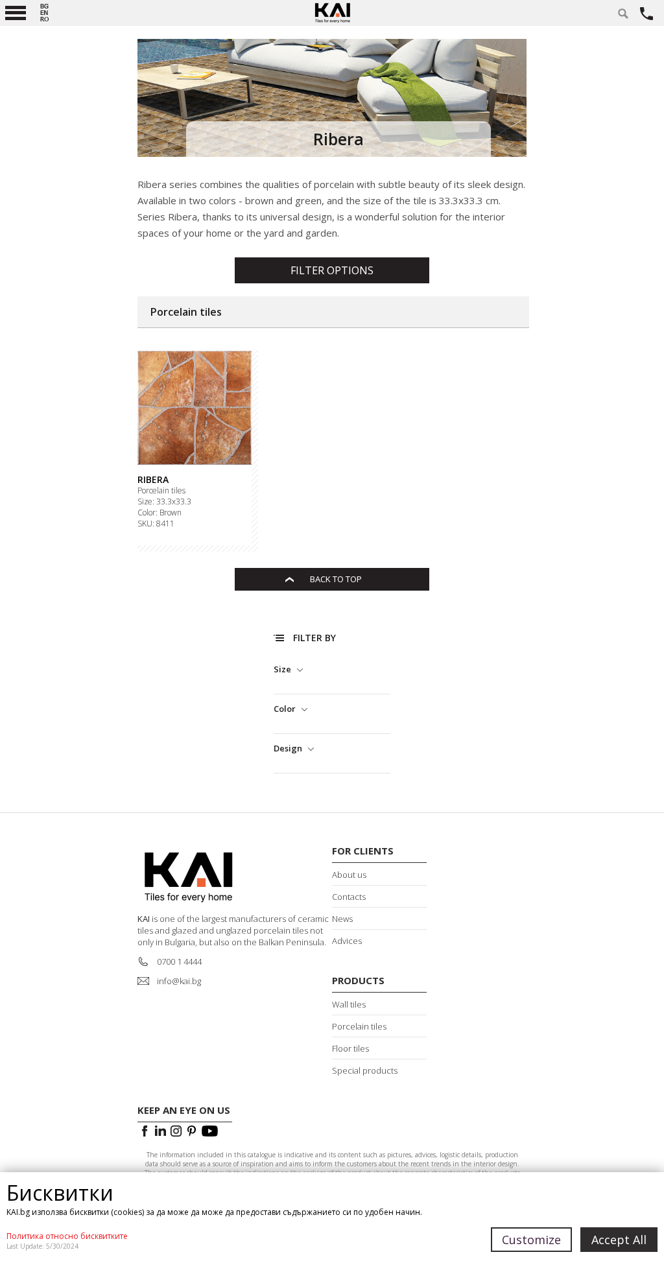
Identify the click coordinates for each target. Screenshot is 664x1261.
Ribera (153, 480)
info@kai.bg (179, 981)
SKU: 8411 (155, 523)
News (342, 919)
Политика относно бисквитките (67, 1236)
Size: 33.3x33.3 (164, 501)
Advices (347, 941)
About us (349, 874)
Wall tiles (349, 1004)
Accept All (618, 1239)
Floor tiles (350, 1048)
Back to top (336, 579)
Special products (364, 1070)
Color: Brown (159, 512)
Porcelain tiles (161, 490)
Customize (531, 1239)
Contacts (349, 896)
